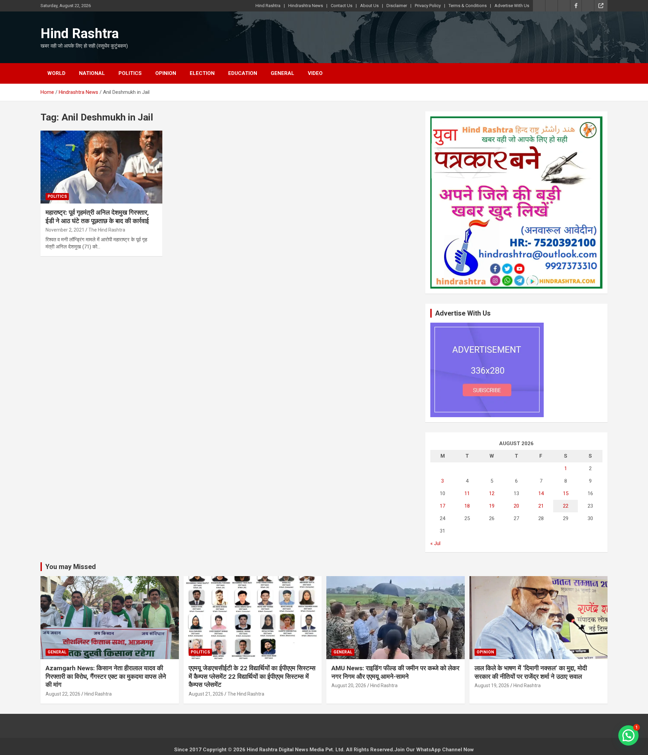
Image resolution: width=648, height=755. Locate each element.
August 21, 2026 (206, 694)
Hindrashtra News (305, 5)
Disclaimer (396, 5)
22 (565, 506)
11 (467, 493)
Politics (130, 73)
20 (516, 506)
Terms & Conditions (468, 5)
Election (202, 73)
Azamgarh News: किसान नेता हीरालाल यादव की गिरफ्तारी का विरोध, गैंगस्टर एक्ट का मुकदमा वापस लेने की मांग (106, 676)
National (92, 73)
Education (242, 73)
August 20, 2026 (348, 685)
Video (315, 73)
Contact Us (341, 5)
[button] (628, 735)
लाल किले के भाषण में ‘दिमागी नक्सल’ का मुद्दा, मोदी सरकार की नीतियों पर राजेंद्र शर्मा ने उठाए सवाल (531, 672)
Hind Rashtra (267, 5)
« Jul (435, 543)
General (282, 73)
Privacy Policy (428, 5)
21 (541, 506)
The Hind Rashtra (106, 230)
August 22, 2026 (63, 694)
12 (491, 493)
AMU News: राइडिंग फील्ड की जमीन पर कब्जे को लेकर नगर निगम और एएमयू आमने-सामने (395, 672)
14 (541, 493)
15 (565, 493)
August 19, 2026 (492, 685)
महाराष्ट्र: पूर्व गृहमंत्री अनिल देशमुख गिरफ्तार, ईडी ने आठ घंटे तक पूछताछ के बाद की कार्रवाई (97, 217)
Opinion (165, 73)
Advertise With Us (511, 5)
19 (491, 506)
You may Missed (70, 567)
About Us (369, 5)
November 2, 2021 (65, 230)
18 (467, 506)
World (56, 73)
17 (442, 506)
